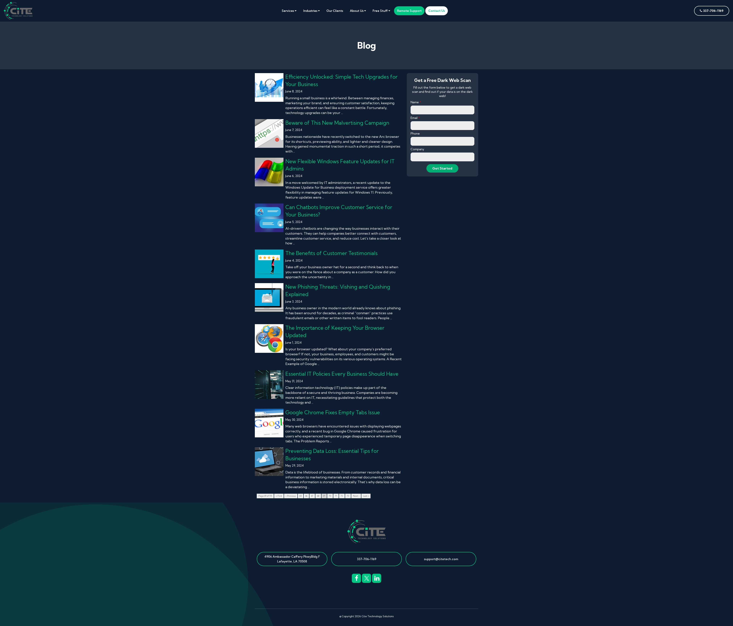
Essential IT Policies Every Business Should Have (341, 374)
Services (288, 11)
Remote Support (409, 11)
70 (330, 496)
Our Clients (334, 11)
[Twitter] (366, 578)
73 (348, 496)
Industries (310, 11)
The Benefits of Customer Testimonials (331, 253)
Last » (366, 496)
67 (312, 496)
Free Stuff (380, 11)
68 (318, 496)
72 (342, 496)
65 (300, 496)
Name (416, 102)
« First (279, 496)
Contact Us (436, 11)
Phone (415, 133)
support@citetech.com (441, 559)
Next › (356, 496)
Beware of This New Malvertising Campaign (337, 123)
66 (306, 496)
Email (415, 118)
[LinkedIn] (376, 578)
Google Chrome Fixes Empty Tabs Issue (332, 412)
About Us (357, 11)
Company (417, 149)
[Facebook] (356, 578)
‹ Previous (291, 496)
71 (336, 496)
